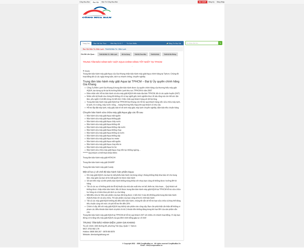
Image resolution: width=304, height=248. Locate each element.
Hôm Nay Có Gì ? (116, 43)
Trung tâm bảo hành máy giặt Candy (98, 167)
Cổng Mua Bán (85, 2)
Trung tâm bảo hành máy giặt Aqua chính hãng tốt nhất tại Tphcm (122, 62)
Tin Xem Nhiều (132, 43)
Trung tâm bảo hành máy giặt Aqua (97, 74)
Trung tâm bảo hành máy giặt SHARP (99, 162)
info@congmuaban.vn (154, 245)
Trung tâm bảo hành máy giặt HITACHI (99, 158)
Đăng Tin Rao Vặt (175, 43)
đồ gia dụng (126, 54)
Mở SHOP (202, 2)
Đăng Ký (211, 2)
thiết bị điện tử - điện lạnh (108, 54)
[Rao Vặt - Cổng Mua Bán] (97, 18)
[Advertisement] (172, 23)
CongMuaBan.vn (147, 243)
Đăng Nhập (220, 2)
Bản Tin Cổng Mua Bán (110, 2)
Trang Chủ (86, 43)
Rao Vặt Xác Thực (100, 43)
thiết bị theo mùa (140, 54)
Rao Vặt (96, 2)
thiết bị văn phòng (170, 54)
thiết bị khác (155, 54)
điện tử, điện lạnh (97, 49)
